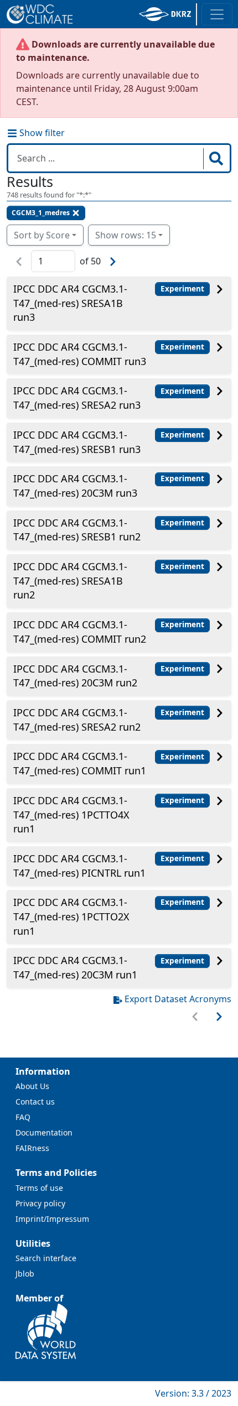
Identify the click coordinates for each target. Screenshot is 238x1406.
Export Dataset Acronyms (178, 999)
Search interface (45, 1258)
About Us (32, 1086)
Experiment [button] (182, 289)
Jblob (24, 1273)
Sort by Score (42, 235)
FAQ (22, 1117)
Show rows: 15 (125, 235)
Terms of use (39, 1188)
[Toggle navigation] (216, 14)
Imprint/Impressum (52, 1219)
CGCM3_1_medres (41, 212)
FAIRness (32, 1148)
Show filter (41, 133)
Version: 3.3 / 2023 (193, 1393)
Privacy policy (40, 1203)
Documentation (44, 1132)
